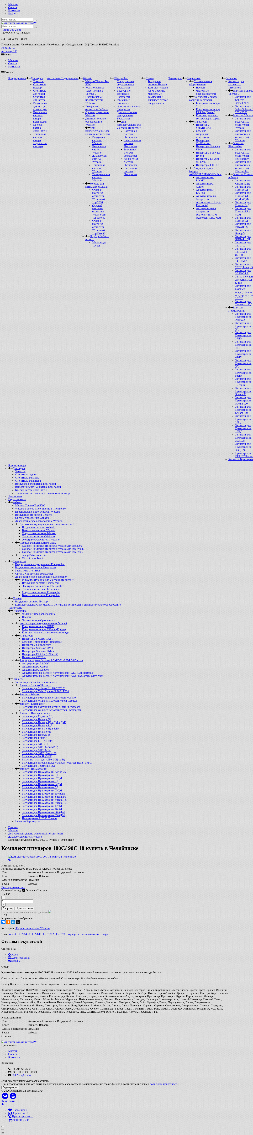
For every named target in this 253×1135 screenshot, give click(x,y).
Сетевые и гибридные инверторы (202, 134)
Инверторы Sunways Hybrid (38, 651)
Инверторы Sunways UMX (37, 648)
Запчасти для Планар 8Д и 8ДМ (243, 211)
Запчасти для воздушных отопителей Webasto (243, 123)
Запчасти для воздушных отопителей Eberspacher (243, 154)
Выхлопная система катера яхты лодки (40, 117)
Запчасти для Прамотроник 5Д (243, 363)
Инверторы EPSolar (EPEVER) (207, 160)
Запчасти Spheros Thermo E (35, 685)
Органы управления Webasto (32, 517)
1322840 (36, 934)
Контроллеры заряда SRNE (38, 626)
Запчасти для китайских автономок (236, 84)
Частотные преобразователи (206, 92)
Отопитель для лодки (39, 92)
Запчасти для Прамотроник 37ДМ (243, 335)
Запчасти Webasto (30, 694)
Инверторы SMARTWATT (204, 126)
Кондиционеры (17, 78)
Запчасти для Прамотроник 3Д (243, 326)
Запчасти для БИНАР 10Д (243, 238)
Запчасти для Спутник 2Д (243, 182)
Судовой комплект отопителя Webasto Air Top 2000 (99, 196)
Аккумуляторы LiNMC (35, 663)
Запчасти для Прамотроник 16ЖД (243, 428)
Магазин (13, 4)
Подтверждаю (10, 1087)
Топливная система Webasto (98, 168)
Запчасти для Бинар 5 (243, 232)
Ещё (11, 13)
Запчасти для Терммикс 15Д (243, 303)
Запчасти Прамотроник (236, 309)
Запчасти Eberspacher (236, 145)
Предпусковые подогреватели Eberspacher (125, 84)
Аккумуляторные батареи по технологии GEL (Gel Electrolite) (208, 201)
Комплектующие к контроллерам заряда (208, 117)
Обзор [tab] (14, 954)
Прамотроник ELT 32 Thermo (244, 455)
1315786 (60, 934)
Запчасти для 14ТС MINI (243, 259)
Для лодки (37, 78)
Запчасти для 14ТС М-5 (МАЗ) (243, 251)
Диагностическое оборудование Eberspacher (127, 115)
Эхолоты (38, 81)
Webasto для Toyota (99, 244)
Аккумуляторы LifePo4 (35, 669)
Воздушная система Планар (157, 83)
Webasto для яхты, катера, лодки (96, 185)
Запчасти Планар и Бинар (35, 713)
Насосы (200, 87)
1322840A (24, 934)
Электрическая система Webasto (101, 177)
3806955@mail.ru (21, 1075)
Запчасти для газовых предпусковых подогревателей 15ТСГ (57, 762)
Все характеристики (13, 887)
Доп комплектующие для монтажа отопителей (97, 130)
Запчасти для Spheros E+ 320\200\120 (243, 99)
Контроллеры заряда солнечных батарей (203, 98)
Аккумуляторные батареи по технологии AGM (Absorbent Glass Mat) (208, 213)
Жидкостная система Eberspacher (131, 161)
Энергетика (194, 78)
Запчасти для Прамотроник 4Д (243, 344)
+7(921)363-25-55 (11, 29)
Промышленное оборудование (200, 83)
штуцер (71, 934)
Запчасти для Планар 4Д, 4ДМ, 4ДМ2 (243, 196)
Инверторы (200, 121)
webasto (12, 934)
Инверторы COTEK (208, 165)
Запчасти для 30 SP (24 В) (243, 272)
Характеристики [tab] (20, 957)
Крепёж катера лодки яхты (40, 127)
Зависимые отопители (123, 101)
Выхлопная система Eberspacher (130, 171)
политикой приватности (164, 1084)
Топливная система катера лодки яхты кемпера (40, 140)
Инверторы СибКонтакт (203, 142)
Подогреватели (69, 78)
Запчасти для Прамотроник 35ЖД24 (243, 446)
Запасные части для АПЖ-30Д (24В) (43, 759)
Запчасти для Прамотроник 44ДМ (243, 354)
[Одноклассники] (8, 922)
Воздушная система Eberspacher (130, 134)
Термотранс (175, 78)
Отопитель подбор (39, 86)
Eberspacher (121, 78)
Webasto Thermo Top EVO (30, 505)
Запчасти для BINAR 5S (243, 225)
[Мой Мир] (13, 922)
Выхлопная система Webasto (99, 149)
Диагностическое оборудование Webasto (95, 121)
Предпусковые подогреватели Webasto (94, 99)
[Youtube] (13, 1096)
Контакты (14, 10)
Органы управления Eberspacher (128, 108)
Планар (150, 78)
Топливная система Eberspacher (130, 152)
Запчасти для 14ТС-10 (243, 244)
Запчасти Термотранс (27, 821)
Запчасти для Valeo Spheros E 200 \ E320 (45, 691)
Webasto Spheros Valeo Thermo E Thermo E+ (94, 90)
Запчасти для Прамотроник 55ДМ (243, 372)
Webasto (87, 78)
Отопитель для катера (39, 98)
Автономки (54, 78)
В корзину (8, 908)
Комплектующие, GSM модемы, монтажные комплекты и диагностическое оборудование (158, 95)
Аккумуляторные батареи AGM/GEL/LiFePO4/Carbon (51, 660)
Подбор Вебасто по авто (34, 555)
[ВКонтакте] (3, 922)
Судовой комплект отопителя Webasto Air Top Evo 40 (99, 211)
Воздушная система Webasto (98, 140)
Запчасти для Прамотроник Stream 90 (243, 391)
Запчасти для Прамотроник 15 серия (243, 381)
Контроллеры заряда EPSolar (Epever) (208, 111)
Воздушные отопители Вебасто (96, 108)
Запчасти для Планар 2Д (243, 188)
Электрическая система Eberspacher (132, 143)
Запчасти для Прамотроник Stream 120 (243, 400)
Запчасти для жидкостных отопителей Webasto (243, 135)
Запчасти (231, 78)
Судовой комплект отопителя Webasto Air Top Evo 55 (99, 227)
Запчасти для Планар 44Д (243, 204)
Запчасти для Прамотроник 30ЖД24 (243, 437)
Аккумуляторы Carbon (35, 666)
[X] (18, 922)
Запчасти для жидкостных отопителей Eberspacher (243, 166)
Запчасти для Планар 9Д (243, 219)
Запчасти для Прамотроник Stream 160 (243, 409)
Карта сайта (8, 1101)
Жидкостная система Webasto (99, 158)
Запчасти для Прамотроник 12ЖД (243, 419)
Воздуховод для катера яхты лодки (40, 106)
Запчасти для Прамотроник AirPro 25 (243, 316)
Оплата (12, 7)
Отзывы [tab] (15, 960)
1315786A (48, 934)
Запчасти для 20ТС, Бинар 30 (39, 753)
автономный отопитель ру (92, 934)
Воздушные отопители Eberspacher (123, 93)
